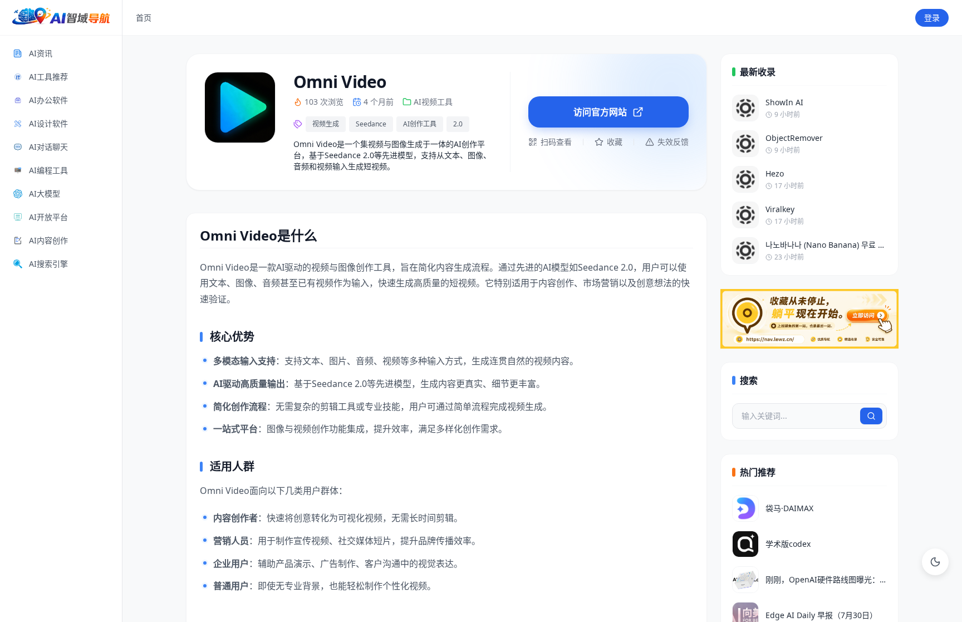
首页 (143, 17)
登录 (932, 17)
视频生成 (325, 124)
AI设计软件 (48, 123)
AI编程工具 (48, 170)
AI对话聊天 (48, 146)
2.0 (458, 124)
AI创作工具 (419, 124)
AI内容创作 (48, 240)
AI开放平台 (48, 217)
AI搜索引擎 (48, 263)
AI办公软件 (48, 100)
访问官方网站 (600, 112)
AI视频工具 (433, 101)
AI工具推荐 (48, 76)
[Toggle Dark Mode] (935, 561)
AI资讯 (40, 53)
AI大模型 (44, 193)
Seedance (371, 124)
